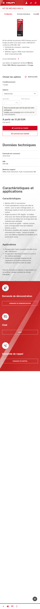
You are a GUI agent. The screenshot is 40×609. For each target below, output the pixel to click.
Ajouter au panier (21, 128)
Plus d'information (9, 59)
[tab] (8, 14)
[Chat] (12, 606)
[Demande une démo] (8, 606)
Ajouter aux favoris (21, 134)
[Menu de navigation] (3, 3)
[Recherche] (35, 3)
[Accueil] (10, 3)
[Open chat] (35, 599)
